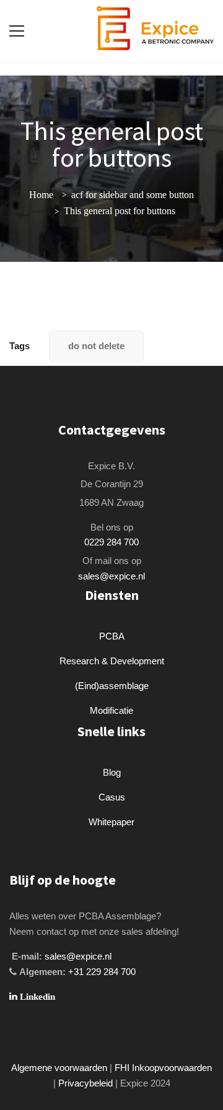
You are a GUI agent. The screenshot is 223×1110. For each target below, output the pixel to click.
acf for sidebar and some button (132, 194)
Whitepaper (111, 822)
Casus (111, 797)
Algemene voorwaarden (59, 1067)
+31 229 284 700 (102, 971)
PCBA (112, 636)
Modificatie (111, 710)
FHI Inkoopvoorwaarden (163, 1067)
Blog (112, 772)
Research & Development (111, 661)
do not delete (96, 345)
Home (41, 194)
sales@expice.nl (111, 576)
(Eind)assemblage (112, 685)
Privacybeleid (85, 1083)
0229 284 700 (111, 542)
